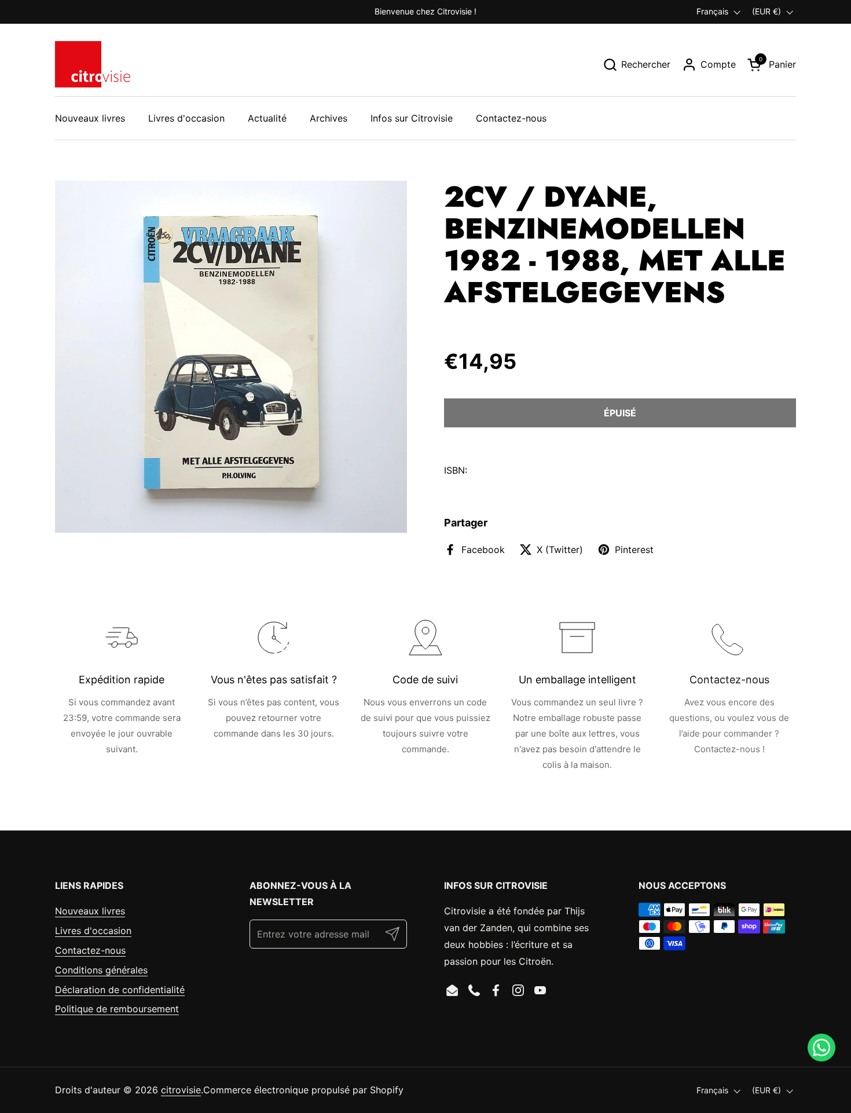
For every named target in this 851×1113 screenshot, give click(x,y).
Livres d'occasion (93, 930)
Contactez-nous (90, 950)
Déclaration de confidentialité (120, 989)
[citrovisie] (92, 64)
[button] (636, 64)
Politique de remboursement (117, 1009)
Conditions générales (101, 970)
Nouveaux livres (90, 911)
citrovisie (181, 1090)
